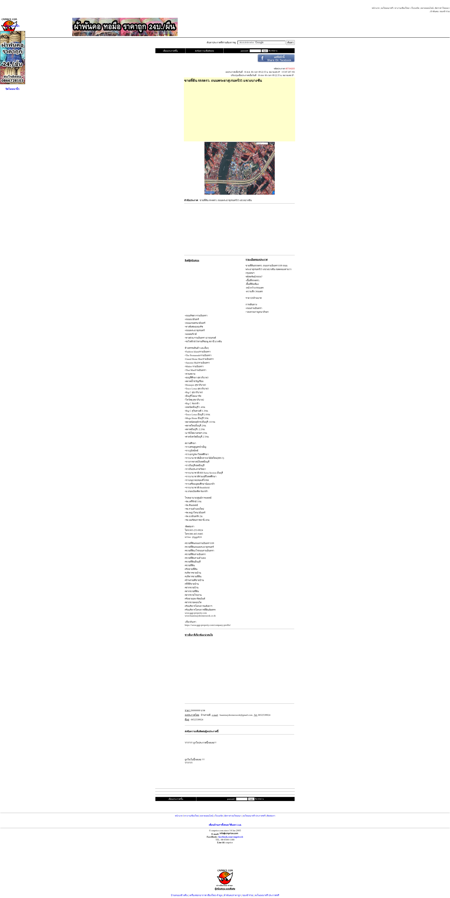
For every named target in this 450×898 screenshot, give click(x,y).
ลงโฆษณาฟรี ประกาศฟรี (254, 816)
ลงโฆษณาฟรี (387, 8)
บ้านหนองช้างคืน (179, 895)
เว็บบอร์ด (415, 8)
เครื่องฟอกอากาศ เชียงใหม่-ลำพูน (205, 895)
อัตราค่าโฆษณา (442, 8)
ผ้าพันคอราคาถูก (232, 895)
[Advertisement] (239, 110)
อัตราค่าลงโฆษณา (232, 816)
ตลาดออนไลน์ (427, 8)
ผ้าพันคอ (434, 11)
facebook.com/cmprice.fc (230, 837)
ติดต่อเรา (271, 816)
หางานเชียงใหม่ (402, 8)
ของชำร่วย (445, 11)
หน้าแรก (376, 8)
